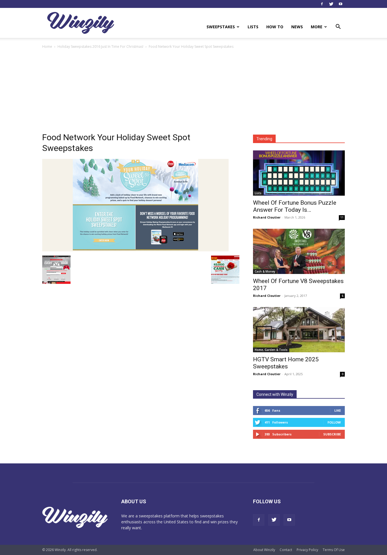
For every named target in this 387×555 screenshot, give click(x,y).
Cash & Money (265, 271)
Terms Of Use (334, 549)
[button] (338, 27)
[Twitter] (331, 4)
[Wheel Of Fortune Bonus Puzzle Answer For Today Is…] (299, 173)
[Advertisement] (193, 92)
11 (342, 217)
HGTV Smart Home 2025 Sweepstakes (286, 363)
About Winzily (264, 549)
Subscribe (332, 434)
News (297, 26)
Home (47, 46)
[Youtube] (340, 4)
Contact (286, 549)
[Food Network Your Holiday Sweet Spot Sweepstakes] (135, 249)
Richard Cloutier (266, 217)
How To (274, 26)
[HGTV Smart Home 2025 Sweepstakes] (299, 329)
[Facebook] (322, 4)
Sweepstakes (221, 26)
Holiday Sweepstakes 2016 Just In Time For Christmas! (100, 46)
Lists (253, 26)
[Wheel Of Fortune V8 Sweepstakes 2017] (299, 251)
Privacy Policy (307, 549)
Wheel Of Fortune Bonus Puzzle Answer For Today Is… (294, 206)
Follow (334, 422)
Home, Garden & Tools (271, 350)
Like (337, 410)
